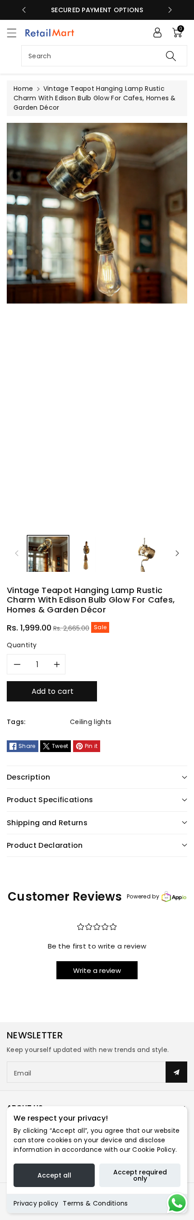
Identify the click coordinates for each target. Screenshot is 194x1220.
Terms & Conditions (95, 1203)
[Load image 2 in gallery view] (87, 557)
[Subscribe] (176, 1072)
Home (23, 88)
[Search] (171, 56)
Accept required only (140, 1175)
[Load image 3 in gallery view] (146, 557)
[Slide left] (17, 553)
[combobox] (104, 56)
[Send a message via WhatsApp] (177, 1203)
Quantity (22, 645)
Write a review (97, 970)
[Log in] (157, 32)
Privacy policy (36, 1203)
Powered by (143, 896)
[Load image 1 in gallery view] (48, 557)
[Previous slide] (24, 10)
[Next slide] (170, 10)
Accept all (54, 1175)
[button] (16, 32)
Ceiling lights (90, 721)
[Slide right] (177, 553)
